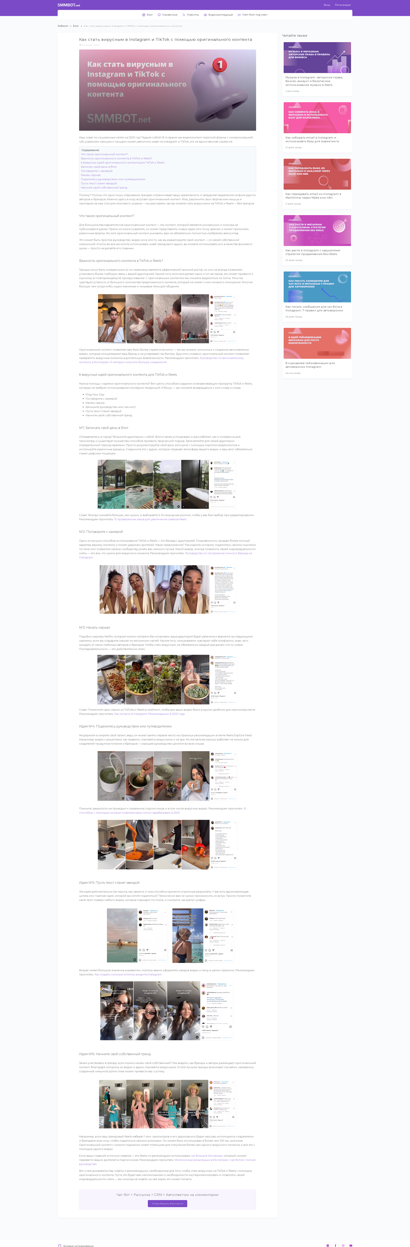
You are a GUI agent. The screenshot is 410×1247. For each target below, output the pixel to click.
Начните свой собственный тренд (104, 187)
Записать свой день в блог (99, 166)
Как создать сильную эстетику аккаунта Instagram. (128, 974)
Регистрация (343, 5)
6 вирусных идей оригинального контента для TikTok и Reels (122, 162)
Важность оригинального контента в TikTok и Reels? (116, 158)
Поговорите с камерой (97, 170)
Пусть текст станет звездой (99, 183)
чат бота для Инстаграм (207, 1155)
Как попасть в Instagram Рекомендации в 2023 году (149, 713)
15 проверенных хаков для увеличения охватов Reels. (150, 519)
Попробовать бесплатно (168, 1203)
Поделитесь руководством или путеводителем (113, 179)
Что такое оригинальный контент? (104, 154)
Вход (327, 5)
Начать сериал (91, 175)
